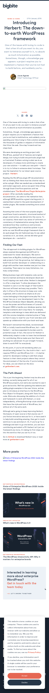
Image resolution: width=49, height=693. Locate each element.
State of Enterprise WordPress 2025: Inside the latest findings (23, 487)
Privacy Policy (34, 652)
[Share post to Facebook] (26, 115)
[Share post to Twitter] (17, 115)
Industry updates (11, 520)
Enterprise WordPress (14, 484)
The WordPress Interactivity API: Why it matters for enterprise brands (21, 558)
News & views (14, 18)
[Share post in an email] (31, 115)
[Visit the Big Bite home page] (10, 6)
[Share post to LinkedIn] (22, 115)
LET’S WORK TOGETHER (21, 593)
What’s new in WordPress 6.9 (16, 523)
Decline (25, 682)
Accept (24, 676)
